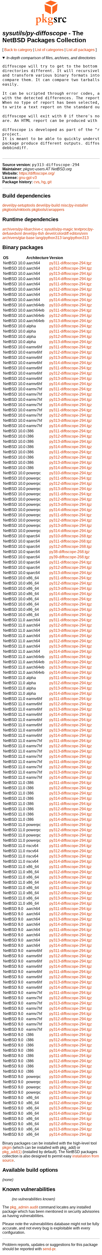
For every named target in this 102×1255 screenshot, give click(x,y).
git (49, 182)
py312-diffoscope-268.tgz (70, 546)
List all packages (80, 50)
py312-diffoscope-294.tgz (70, 268)
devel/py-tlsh (33, 233)
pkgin (7, 1147)
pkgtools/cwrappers (48, 210)
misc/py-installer (74, 205)
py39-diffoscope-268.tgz (69, 557)
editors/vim (79, 233)
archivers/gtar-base (18, 238)
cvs (36, 182)
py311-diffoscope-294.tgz (70, 263)
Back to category (18, 50)
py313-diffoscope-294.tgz (70, 274)
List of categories (49, 50)
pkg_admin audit (24, 1207)
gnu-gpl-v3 (28, 178)
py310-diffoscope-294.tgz (70, 305)
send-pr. (49, 1249)
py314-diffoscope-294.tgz (70, 279)
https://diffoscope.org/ (37, 173)
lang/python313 (49, 238)
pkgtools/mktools (16, 210)
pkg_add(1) (12, 1152)
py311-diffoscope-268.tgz (70, 541)
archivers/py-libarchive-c (22, 229)
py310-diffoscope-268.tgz (70, 536)
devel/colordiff (57, 233)
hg (43, 182)
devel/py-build (48, 205)
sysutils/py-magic (58, 229)
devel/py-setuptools (18, 205)
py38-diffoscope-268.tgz (69, 552)
